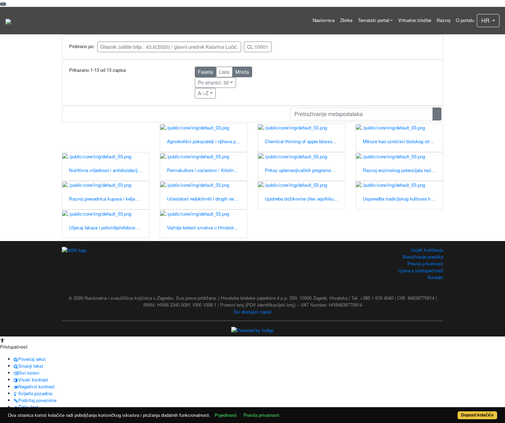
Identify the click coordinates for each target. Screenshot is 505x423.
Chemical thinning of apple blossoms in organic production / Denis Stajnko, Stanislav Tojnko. (305, 141)
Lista (224, 71)
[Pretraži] (437, 114)
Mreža (242, 71)
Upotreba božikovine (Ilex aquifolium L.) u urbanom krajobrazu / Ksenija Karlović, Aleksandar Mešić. (305, 198)
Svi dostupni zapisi (252, 311)
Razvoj (443, 20)
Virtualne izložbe (414, 20)
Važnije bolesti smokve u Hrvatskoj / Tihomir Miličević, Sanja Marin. (207, 227)
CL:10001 (257, 46)
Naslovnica (324, 20)
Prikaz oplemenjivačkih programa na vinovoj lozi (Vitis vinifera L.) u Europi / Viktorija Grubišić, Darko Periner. (305, 170)
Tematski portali (374, 20)
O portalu (465, 20)
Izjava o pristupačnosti (420, 270)
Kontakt (435, 277)
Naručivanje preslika (423, 256)
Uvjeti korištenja (427, 250)
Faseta (205, 71)
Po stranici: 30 (213, 82)
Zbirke (346, 20)
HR (486, 20)
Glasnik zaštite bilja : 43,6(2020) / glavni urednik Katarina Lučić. (169, 46)
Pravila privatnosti (425, 263)
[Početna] (8, 20)
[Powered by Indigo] (252, 330)
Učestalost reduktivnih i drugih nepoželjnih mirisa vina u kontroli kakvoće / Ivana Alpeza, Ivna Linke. (207, 198)
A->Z (203, 93)
